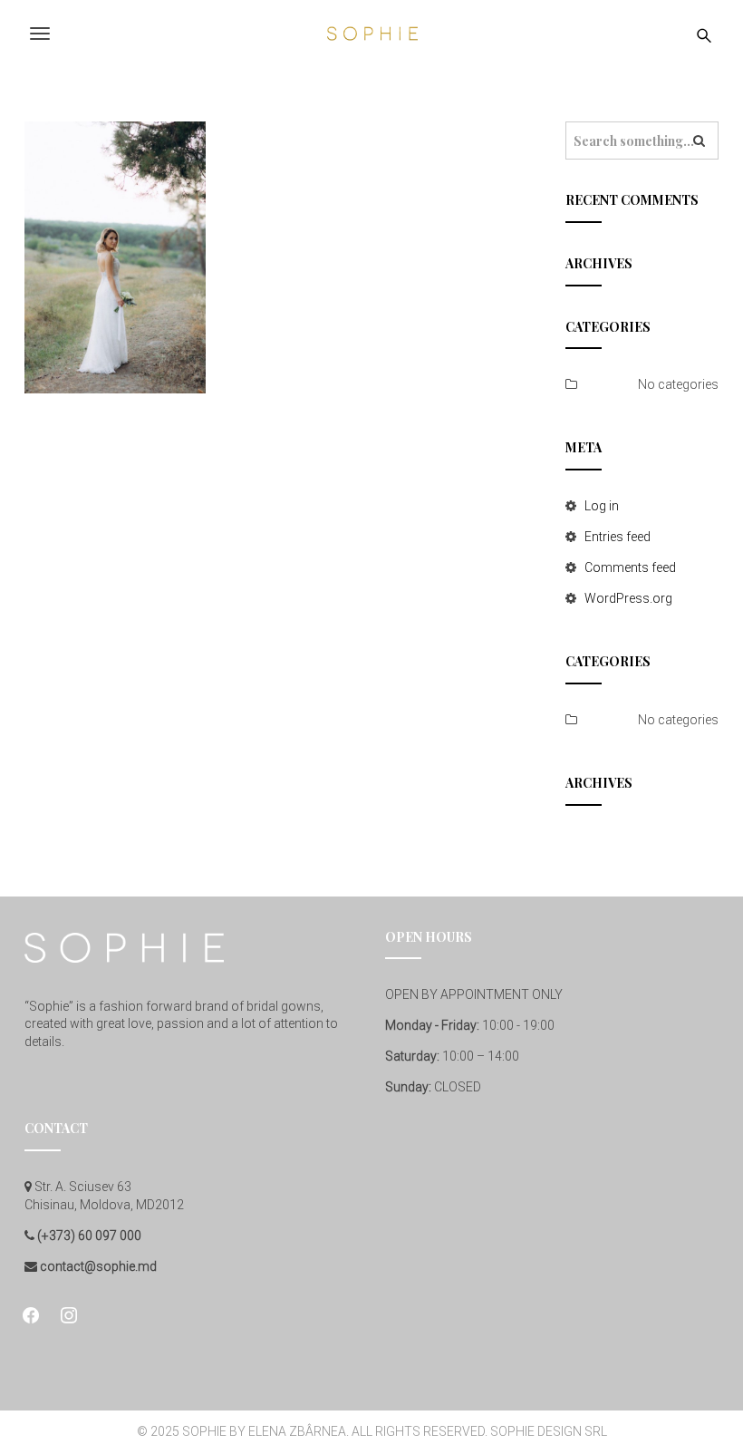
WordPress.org (628, 598)
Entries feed (617, 536)
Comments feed (630, 567)
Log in (601, 506)
